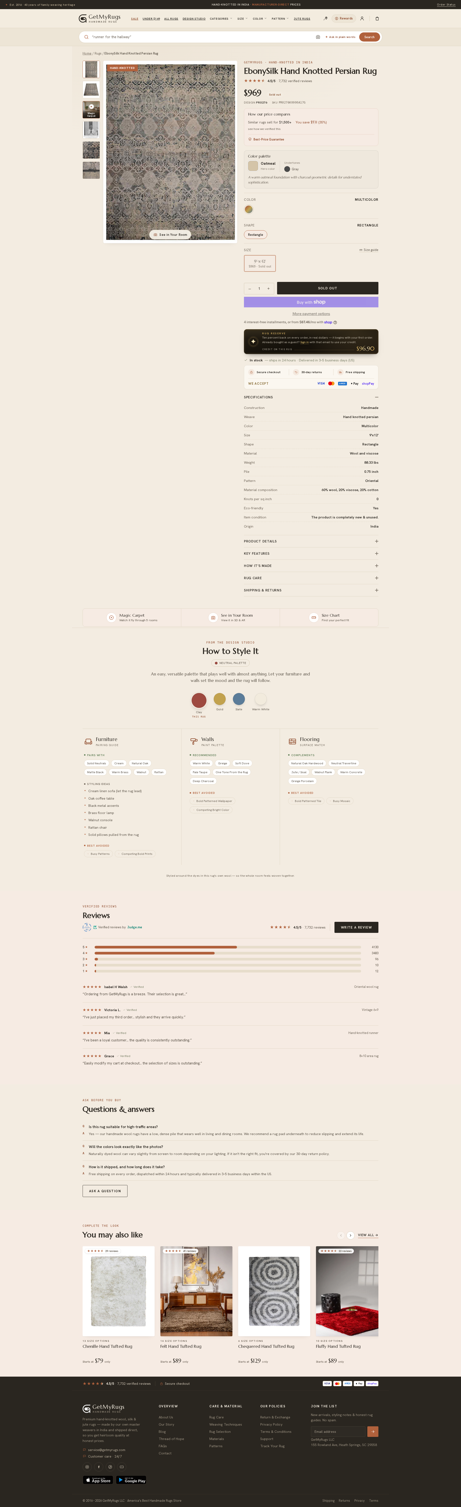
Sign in (304, 342)
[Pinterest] (110, 1466)
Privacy (359, 1501)
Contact (165, 1453)
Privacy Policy (271, 1424)
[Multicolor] (249, 209)
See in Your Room (173, 234)
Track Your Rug (272, 1446)
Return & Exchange (275, 1417)
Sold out (328, 288)
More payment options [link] (311, 313)
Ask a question (105, 1191)
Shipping (328, 1501)
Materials (216, 1438)
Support (266, 1438)
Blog (162, 1431)
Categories (219, 18)
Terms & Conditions (275, 1431)
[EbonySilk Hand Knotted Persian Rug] (91, 69)
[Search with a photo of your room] (318, 37)
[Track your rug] (326, 18)
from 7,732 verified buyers (256, 4)
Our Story (166, 1424)
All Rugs (171, 18)
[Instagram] (87, 1466)
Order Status (446, 4)
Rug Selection (220, 1431)
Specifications (258, 397)
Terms (373, 1501)
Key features (256, 553)
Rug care (253, 578)
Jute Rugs (302, 18)
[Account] (362, 18)
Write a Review (356, 927)
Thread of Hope (171, 1438)
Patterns (216, 1446)
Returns (344, 1501)
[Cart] (377, 18)
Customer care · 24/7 (105, 1456)
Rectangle (255, 234)
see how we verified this (264, 129)
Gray (295, 169)
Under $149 (151, 18)
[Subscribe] (372, 1431)
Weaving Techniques (225, 1424)
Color (258, 18)
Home (87, 53)
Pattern (278, 18)
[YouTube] (121, 1466)
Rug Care (216, 1417)
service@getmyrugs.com (106, 1450)
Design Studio (194, 18)
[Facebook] (98, 1466)
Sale (134, 18)
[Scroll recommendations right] (350, 1235)
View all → (368, 1235)
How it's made (258, 566)
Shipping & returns (263, 590)
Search (369, 37)
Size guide (371, 250)
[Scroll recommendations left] (341, 1235)
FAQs (163, 1446)
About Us (166, 1417)
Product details (260, 541)
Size (240, 18)
